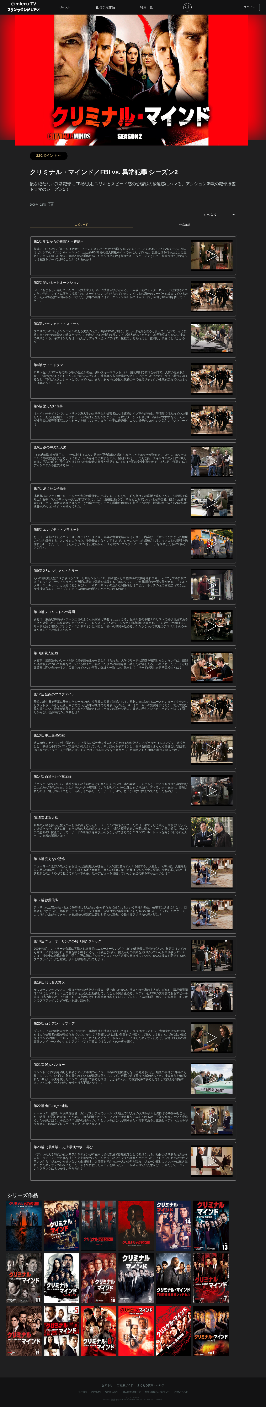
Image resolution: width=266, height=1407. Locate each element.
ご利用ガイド (125, 1385)
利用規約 (96, 1392)
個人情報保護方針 (132, 1392)
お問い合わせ (181, 1392)
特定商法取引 (111, 1392)
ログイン (249, 7)
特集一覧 (146, 7)
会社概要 (82, 1392)
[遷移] (212, 256)
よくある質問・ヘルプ (150, 1385)
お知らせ (107, 1385)
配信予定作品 (105, 7)
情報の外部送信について (157, 1392)
